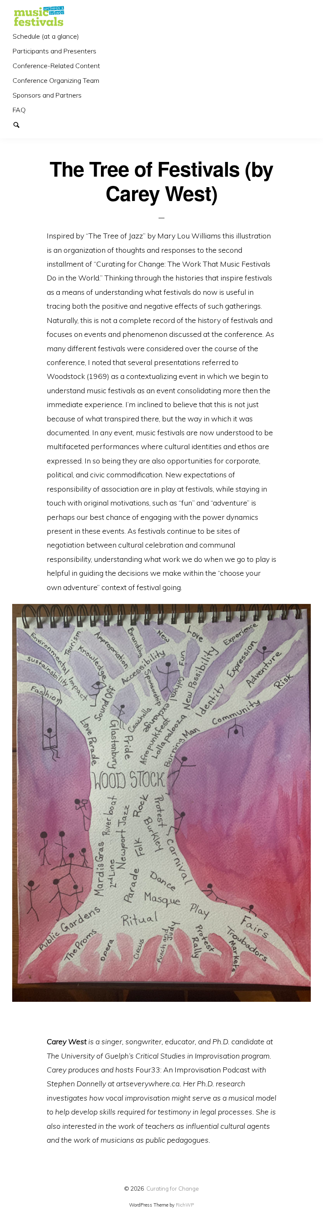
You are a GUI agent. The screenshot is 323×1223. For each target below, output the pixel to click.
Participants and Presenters (54, 51)
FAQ (19, 110)
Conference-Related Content (56, 65)
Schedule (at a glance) (46, 36)
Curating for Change (172, 1188)
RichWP (185, 1205)
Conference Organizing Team (56, 80)
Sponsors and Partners (47, 95)
